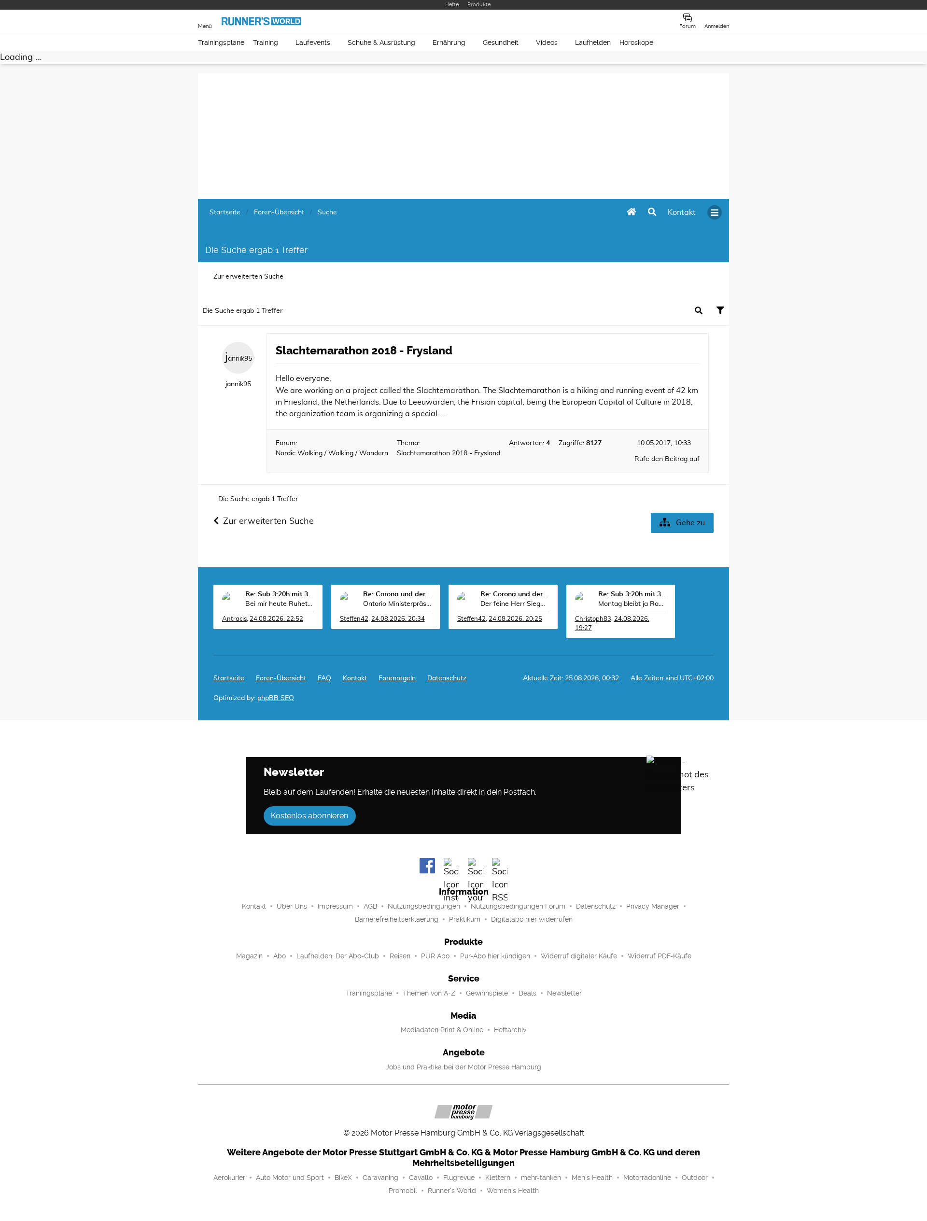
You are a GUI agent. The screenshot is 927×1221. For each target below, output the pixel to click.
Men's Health (592, 1177)
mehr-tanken (541, 1177)
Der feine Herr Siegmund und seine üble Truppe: (514, 604)
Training (265, 42)
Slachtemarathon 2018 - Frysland (364, 350)
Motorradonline (647, 1177)
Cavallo (421, 1177)
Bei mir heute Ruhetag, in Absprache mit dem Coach (279, 604)
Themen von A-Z (429, 993)
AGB (370, 906)
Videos (547, 42)
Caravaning (380, 1177)
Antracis (234, 619)
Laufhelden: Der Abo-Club (337, 956)
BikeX (343, 1177)
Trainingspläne (221, 42)
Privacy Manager (652, 906)
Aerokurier (229, 1177)
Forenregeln (397, 678)
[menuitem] (682, 212)
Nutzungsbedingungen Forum (518, 906)
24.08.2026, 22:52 (276, 619)
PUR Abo (435, 956)
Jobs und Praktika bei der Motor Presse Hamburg (463, 1067)
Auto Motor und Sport (290, 1177)
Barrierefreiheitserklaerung (396, 919)
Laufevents (312, 42)
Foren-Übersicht (281, 678)
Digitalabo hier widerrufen (532, 919)
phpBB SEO (275, 698)
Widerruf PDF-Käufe (659, 956)
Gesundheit (501, 42)
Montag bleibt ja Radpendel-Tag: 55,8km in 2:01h (632, 604)
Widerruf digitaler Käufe (579, 956)
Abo (279, 956)
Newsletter (564, 993)
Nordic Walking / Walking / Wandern (332, 453)
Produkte (479, 4)
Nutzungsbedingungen (424, 906)
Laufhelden (593, 42)
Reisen (400, 956)
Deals (527, 993)
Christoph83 (593, 619)
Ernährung (449, 42)
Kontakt (254, 906)
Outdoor (695, 1177)
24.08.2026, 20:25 (515, 619)
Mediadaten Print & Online (442, 1030)
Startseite (228, 678)
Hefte (452, 4)
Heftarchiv (510, 1030)
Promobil (403, 1190)
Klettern (497, 1177)
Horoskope (636, 42)
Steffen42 (354, 619)
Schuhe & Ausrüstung (381, 42)
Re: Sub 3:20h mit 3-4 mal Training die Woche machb (279, 594)
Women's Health (513, 1190)
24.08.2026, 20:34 (398, 619)
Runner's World (452, 1190)
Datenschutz (446, 678)
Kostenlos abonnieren (309, 815)
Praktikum (464, 919)
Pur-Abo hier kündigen (495, 956)
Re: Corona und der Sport (397, 594)
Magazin (249, 956)
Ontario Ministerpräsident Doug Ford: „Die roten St (397, 604)
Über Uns (292, 906)
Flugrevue (459, 1177)
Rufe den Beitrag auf (667, 459)
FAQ (324, 678)
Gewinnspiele (487, 993)
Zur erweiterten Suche (248, 276)
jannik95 (238, 357)
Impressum (335, 906)
